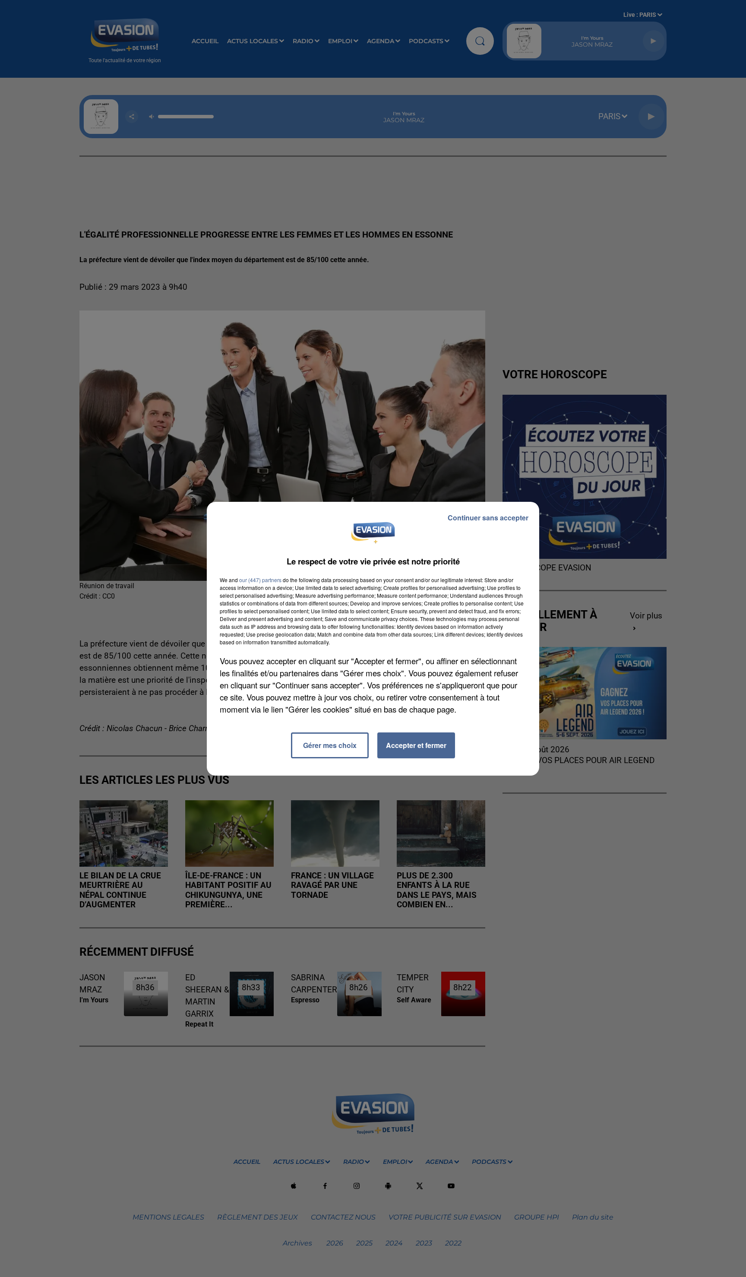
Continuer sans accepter (488, 518)
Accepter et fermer (416, 745)
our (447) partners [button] (260, 579)
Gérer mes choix (330, 745)
